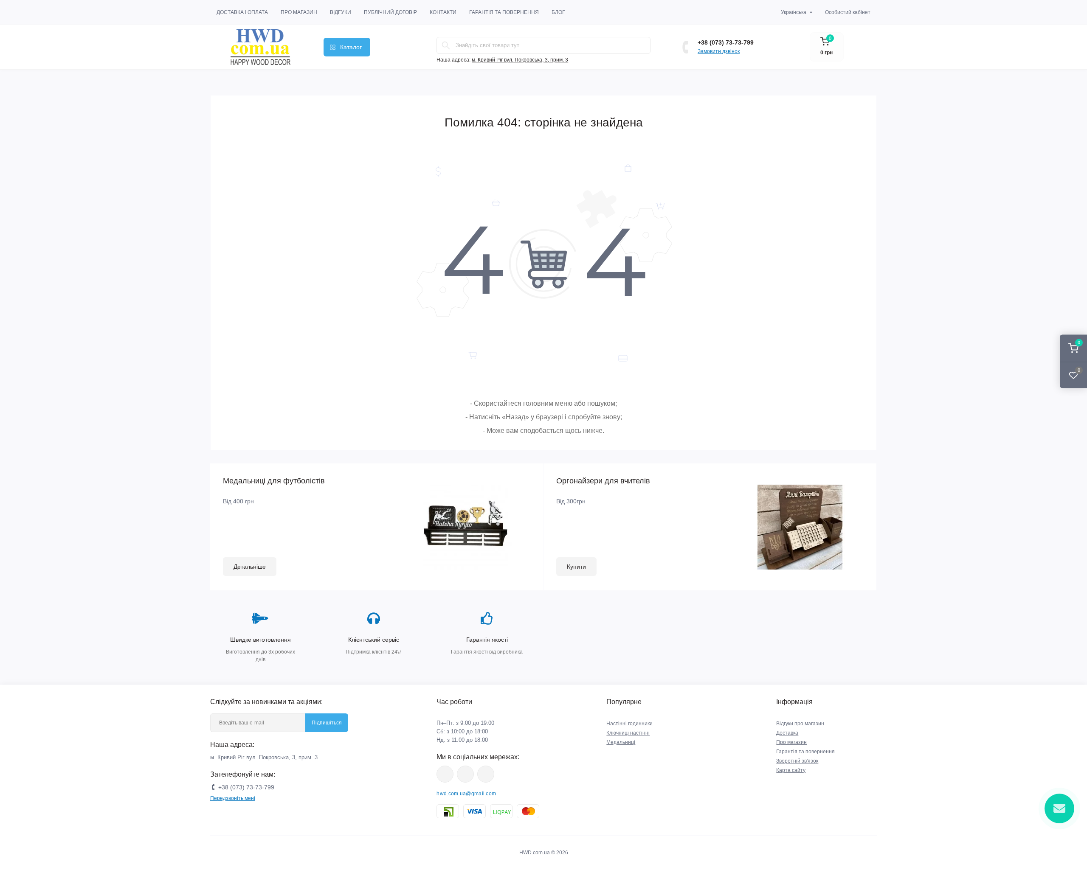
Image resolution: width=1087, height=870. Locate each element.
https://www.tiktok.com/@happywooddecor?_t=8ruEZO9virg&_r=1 (485, 774)
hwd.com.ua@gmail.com (466, 794)
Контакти (443, 12)
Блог (558, 12)
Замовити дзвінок (719, 51)
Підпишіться (327, 723)
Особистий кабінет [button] (847, 12)
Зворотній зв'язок (797, 761)
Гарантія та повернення (504, 12)
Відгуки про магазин (800, 724)
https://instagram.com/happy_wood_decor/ (444, 774)
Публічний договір (390, 12)
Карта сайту (790, 770)
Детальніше (250, 566)
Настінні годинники (629, 724)
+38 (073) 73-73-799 (726, 42)
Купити (576, 566)
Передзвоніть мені (232, 798)
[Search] (445, 45)
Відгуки (340, 12)
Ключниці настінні (628, 733)
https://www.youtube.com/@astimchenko (465, 774)
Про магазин (299, 12)
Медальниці (620, 742)
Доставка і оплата (242, 12)
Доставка (787, 733)
